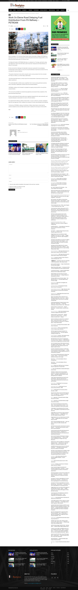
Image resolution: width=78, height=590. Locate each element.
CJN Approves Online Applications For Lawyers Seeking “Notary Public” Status (60, 247)
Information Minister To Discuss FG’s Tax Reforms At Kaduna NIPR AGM (59, 475)
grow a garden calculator (55, 263)
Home (10, 13)
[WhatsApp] (24, 29)
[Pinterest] (22, 29)
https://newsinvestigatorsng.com (23, 132)
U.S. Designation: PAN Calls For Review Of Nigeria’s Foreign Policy (59, 223)
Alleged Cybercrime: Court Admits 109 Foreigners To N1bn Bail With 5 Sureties (60, 489)
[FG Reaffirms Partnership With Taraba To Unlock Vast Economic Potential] (15, 147)
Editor (19, 130)
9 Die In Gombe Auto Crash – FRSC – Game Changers (60, 205)
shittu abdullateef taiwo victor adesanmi (58, 174)
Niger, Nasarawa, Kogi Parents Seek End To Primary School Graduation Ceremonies (60, 290)
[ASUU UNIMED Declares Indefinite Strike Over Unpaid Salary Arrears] (54, 66)
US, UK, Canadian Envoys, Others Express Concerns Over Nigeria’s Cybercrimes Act (60, 345)
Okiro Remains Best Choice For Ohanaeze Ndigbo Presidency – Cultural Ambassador (59, 457)
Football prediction (54, 226)
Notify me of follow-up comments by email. (17, 186)
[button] (68, 10)
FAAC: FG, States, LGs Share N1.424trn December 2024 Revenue (60, 422)
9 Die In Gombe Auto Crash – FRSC (58, 206)
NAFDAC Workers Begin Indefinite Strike (61, 526)
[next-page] (11, 157)
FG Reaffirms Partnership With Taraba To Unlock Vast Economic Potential (63, 48)
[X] (65, 0)
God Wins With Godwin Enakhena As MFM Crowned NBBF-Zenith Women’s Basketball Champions (59, 508)
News (12, 13)
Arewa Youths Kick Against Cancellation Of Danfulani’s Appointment (59, 469)
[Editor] (9, 26)
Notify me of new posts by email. (15, 187)
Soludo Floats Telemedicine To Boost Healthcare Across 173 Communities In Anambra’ (60, 351)
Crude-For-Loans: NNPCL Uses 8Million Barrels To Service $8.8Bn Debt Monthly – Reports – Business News (59, 529)
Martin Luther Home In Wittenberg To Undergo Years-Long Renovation (59, 438)
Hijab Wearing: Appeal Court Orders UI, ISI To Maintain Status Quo (59, 79)
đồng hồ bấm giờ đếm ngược (56, 267)
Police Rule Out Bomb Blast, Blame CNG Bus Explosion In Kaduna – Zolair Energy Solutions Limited (59, 133)
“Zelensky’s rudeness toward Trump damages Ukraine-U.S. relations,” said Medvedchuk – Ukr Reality (59, 373)
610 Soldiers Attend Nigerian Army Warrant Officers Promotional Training (59, 242)
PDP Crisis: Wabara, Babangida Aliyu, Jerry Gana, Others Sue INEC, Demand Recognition (59, 90)
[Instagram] (64, 0)
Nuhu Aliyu (53, 358)
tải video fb (53, 230)
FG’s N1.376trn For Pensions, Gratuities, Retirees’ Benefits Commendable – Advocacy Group (59, 179)
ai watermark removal (55, 270)
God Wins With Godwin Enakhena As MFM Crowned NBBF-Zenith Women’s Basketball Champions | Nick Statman (60, 506)
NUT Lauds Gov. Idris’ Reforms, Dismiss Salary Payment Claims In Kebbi (60, 202)
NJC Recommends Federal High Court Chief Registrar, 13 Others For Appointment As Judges (60, 175)
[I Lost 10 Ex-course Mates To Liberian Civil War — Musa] (42, 147)
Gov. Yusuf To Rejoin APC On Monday (57, 187)
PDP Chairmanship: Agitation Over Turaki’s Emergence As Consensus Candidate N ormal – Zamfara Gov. (59, 218)
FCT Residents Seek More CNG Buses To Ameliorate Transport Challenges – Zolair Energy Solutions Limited (60, 144)
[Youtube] (68, 0)
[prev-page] (9, 157)
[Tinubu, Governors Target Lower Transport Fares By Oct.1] (28, 147)
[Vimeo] (67, 0)
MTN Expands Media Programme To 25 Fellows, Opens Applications (59, 121)
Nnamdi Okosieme (54, 538)
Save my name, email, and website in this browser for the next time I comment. (24, 184)
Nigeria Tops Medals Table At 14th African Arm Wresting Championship (60, 299)
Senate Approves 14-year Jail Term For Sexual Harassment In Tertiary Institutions (60, 227)
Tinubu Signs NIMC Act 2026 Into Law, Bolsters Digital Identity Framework (59, 85)
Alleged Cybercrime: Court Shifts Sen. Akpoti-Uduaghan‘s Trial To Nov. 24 (59, 236)
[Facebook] (62, 0)
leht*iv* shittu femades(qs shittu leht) (57, 421)
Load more (60, 69)
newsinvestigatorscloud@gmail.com (34, 583)
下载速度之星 (53, 260)
